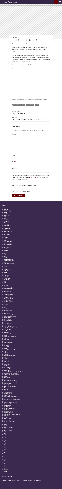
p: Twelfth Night (6, 420)
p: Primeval (5, 389)
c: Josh (4, 251)
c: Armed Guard (6, 215)
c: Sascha (4, 284)
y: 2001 (4, 431)
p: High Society (6, 364)
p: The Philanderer (7, 406)
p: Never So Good (6, 383)
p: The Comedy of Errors (8, 398)
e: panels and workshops (8, 314)
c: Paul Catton (6, 276)
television (15, 37)
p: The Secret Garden (7, 411)
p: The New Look (6, 404)
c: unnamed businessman (8, 295)
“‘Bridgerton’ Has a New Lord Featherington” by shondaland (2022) (29, 118)
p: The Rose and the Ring (8, 408)
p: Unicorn (5, 423)
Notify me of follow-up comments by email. (24, 185)
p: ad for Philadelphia (7, 322)
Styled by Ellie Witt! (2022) (19, 112)
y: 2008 (4, 442)
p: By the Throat (6, 333)
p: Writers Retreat (7, 430)
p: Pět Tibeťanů (6, 385)
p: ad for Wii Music (7, 329)
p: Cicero (4, 335)
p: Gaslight (5, 357)
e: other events (6, 313)
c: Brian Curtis (6, 224)
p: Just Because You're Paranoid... (10, 374)
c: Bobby (4, 222)
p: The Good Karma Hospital (9, 402)
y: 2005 (4, 437)
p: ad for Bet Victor (7, 317)
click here (8, 480)
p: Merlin (4, 379)
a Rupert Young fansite (10, 2)
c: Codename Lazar (7, 231)
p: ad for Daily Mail (6, 319)
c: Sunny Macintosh (7, 290)
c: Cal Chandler (6, 227)
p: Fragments (5, 354)
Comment (15, 134)
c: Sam (4, 282)
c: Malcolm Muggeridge (8, 263)
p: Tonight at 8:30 (6, 418)
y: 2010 (4, 444)
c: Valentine (5, 304)
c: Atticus (4, 216)
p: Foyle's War (5, 352)
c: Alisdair (4, 212)
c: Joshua (4, 253)
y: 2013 (4, 449)
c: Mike (4, 268)
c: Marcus (4, 266)
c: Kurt (4, 256)
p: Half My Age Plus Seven (9, 360)
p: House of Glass (6, 368)
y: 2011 (4, 446)
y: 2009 (4, 443)
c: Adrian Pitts (6, 209)
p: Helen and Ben (6, 363)
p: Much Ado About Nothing (9, 382)
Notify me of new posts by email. (21, 191)
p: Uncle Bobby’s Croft (8, 421)
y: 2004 (4, 436)
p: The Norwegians (7, 405)
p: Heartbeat (5, 361)
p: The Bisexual (6, 395)
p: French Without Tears (8, 355)
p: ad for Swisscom (7, 323)
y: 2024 (4, 465)
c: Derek (4, 232)
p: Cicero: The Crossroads (9, 336)
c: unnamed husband (7, 298)
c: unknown (5, 292)
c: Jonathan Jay (6, 250)
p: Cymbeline (5, 339)
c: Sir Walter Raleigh (7, 287)
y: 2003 (4, 434)
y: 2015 (4, 452)
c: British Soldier (6, 225)
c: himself (4, 240)
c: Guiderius (5, 238)
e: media (4, 311)
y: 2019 (4, 458)
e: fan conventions (7, 310)
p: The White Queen (7, 412)
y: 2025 (4, 466)
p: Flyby (4, 351)
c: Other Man (5, 275)
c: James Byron (6, 246)
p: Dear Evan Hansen (7, 341)
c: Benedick (5, 219)
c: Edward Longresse (7, 235)
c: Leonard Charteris (7, 259)
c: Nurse (4, 273)
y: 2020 (4, 459)
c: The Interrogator (7, 291)
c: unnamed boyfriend (7, 294)
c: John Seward (6, 249)
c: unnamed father (7, 297)
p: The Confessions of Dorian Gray (11, 399)
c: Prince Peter (6, 279)
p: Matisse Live (6, 377)
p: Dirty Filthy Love (7, 344)
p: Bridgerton (30, 104)
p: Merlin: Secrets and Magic (9, 380)
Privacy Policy (33, 177)
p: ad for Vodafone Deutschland (10, 328)
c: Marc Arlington (6, 265)
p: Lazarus (4, 376)
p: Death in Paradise (7, 342)
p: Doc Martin (5, 345)
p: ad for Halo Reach (7, 320)
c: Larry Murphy (6, 257)
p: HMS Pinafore (6, 366)
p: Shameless (5, 390)
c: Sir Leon (5, 285)
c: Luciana (4, 262)
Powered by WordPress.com (8, 487)
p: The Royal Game (7, 409)
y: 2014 (4, 450)
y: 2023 (4, 463)
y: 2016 (4, 453)
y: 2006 (4, 439)
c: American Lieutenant (8, 213)
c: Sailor (4, 281)
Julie (24, 43)
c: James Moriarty (6, 247)
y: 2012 (4, 447)
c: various (4, 306)
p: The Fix (4, 401)
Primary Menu (60, 2)
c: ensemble (5, 237)
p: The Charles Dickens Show (9, 396)
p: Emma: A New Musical (8, 349)
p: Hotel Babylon (6, 367)
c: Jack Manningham (7, 243)
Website (14, 168)
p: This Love (5, 415)
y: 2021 (4, 461)
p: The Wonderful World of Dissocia (11, 414)
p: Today (4, 417)
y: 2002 (4, 433)
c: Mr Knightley (6, 269)
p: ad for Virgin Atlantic (8, 326)
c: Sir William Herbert (7, 288)
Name (14, 155)
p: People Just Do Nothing (9, 386)
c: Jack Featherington (18, 104)
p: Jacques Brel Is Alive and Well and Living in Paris (15, 371)
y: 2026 (4, 468)
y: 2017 (4, 455)
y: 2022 (37, 104)
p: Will (3, 428)
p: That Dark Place (7, 393)
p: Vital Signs (5, 425)
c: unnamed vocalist (7, 303)
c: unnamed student (7, 301)
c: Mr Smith (5, 271)
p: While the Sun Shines (8, 427)
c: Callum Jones (6, 228)
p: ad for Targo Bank (7, 325)
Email (14, 162)
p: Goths (4, 358)
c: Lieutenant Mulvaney (8, 260)
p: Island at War (6, 370)
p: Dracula (4, 348)
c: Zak (3, 307)
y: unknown (5, 469)
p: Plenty (4, 387)
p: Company (5, 338)
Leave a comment (32, 43)
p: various (4, 424)
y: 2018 (4, 456)
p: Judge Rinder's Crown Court (10, 373)
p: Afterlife (5, 330)
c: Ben (4, 218)
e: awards (4, 309)
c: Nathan (4, 272)
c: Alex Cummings (6, 211)
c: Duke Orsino (6, 234)
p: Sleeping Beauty (7, 392)
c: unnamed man (6, 300)
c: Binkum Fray (6, 221)
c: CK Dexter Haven (7, 230)
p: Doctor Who (6, 347)
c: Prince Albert (6, 278)
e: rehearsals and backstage (9, 316)
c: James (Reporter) (7, 244)
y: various (4, 471)
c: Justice (4, 254)
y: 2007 (4, 440)
